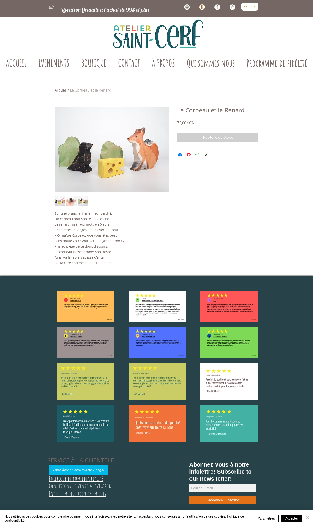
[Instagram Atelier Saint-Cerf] (187, 7)
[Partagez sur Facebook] (180, 154)
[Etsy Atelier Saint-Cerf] (202, 7)
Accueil (61, 90)
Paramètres (266, 518)
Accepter (291, 518)
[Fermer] (307, 518)
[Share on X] (206, 154)
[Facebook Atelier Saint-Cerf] (217, 7)
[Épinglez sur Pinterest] (189, 154)
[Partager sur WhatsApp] (197, 154)
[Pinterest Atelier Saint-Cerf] (232, 7)
